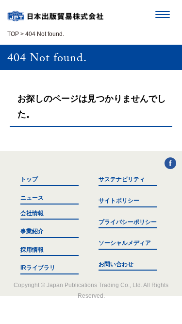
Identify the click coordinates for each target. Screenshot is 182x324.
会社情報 (32, 213)
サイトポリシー (119, 200)
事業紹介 (32, 231)
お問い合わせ (116, 264)
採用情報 (32, 249)
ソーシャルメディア (125, 242)
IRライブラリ (37, 267)
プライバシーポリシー (128, 222)
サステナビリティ (122, 179)
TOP (13, 34)
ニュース (32, 197)
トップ (29, 179)
